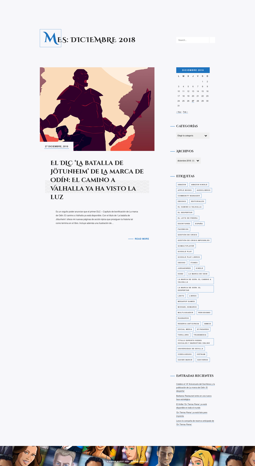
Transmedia (200, 335)
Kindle (199, 268)
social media (185, 329)
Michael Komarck (187, 307)
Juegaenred (184, 268)
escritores (184, 224)
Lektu (181, 296)
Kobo (180, 274)
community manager (189, 196)
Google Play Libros (189, 257)
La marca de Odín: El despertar (189, 289)
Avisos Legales (139, 461)
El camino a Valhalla (190, 207)
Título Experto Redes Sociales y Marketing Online (194, 341)
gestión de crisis (187, 235)
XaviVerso (202, 360)
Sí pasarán (203, 329)
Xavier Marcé (185, 360)
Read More (142, 238)
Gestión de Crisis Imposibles (194, 240)
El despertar (185, 212)
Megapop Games (186, 301)
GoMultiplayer (186, 246)
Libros (193, 296)
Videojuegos (185, 354)
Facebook (183, 229)
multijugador (185, 312)
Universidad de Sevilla (190, 349)
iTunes (194, 263)
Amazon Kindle (199, 185)
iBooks (181, 263)
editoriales (197, 201)
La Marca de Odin (197, 274)
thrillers (183, 335)
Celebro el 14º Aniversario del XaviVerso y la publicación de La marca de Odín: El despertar (195, 387)
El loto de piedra (187, 218)
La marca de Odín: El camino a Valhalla (194, 280)
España (199, 224)
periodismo (204, 312)
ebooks (182, 201)
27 (193, 100)
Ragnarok (183, 318)
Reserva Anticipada (188, 324)
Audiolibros (203, 190)
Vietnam (201, 354)
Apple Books (185, 190)
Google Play (185, 251)
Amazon (182, 185)
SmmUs (207, 324)
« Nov (178, 111)
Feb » (185, 111)
